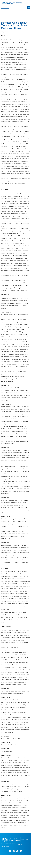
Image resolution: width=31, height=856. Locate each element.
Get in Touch (5, 7)
